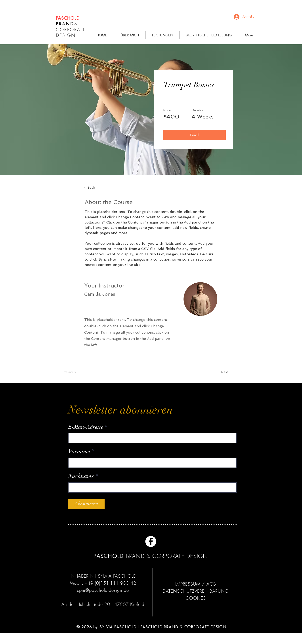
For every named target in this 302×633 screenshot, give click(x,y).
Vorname (79, 451)
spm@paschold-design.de (103, 590)
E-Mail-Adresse (85, 427)
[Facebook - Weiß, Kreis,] (150, 541)
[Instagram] (164, 541)
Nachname (81, 476)
